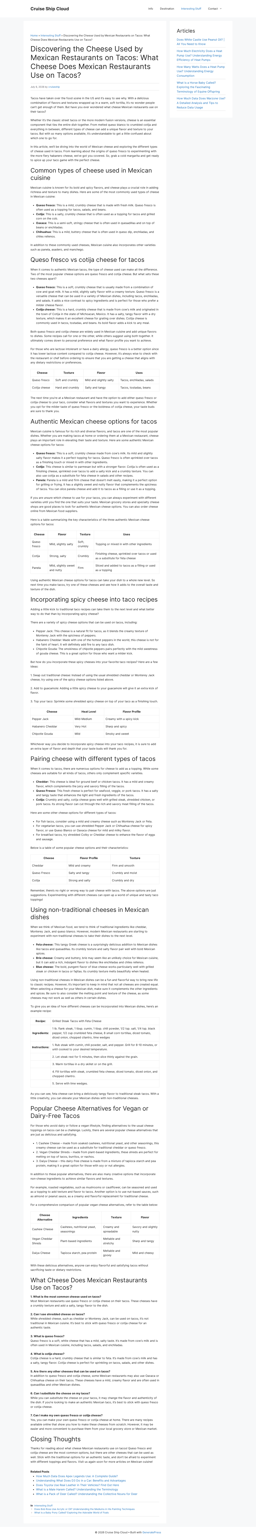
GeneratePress (151, 1532)
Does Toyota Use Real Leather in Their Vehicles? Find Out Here (77, 1485)
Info (150, 8)
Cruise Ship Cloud (49, 8)
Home (34, 35)
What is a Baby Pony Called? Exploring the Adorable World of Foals (71, 1512)
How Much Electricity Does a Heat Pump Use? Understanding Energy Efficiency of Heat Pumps (199, 55)
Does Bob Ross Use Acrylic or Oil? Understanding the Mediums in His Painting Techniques (84, 1509)
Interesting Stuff (191, 8)
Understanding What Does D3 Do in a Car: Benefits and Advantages (81, 1480)
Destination (167, 8)
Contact (213, 8)
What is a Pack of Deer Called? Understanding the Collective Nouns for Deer (86, 1494)
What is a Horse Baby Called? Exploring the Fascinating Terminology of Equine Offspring (198, 87)
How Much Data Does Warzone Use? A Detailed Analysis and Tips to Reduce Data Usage (201, 103)
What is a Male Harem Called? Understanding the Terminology (77, 1489)
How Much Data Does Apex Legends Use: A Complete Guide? (77, 1476)
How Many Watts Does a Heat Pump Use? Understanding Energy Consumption (201, 71)
